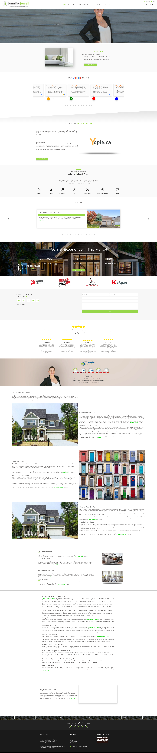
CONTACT (42, 159)
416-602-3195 (148, 1)
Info (94, 4)
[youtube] (152, 4)
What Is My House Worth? (84, 4)
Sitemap (41, 743)
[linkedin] (150, 4)
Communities (108, 4)
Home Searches (72, 4)
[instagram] (154, 4)
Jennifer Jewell (46, 670)
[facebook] (146, 4)
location (73, 698)
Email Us (153, 1)
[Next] (148, 218)
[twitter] (148, 4)
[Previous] (8, 218)
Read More (41, 220)
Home (64, 4)
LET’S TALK (90, 65)
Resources (99, 4)
